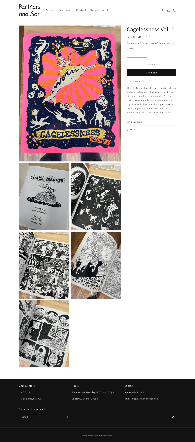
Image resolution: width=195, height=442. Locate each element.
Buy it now (151, 72)
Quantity (130, 48)
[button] (50, 10)
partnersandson (93, 435)
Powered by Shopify (106, 435)
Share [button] (132, 129)
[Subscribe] (67, 417)
